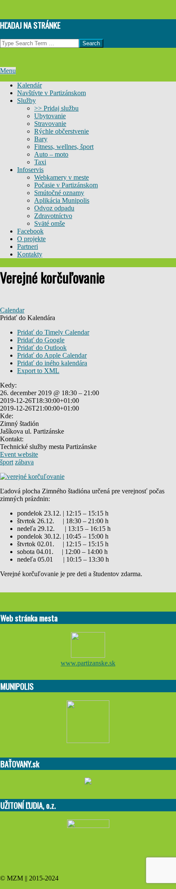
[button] (27, 317)
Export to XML (38, 370)
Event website (19, 454)
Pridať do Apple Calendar (52, 355)
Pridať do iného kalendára (52, 363)
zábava (24, 462)
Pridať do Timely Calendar (53, 332)
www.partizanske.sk (88, 663)
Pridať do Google (41, 340)
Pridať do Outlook (42, 347)
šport (6, 462)
